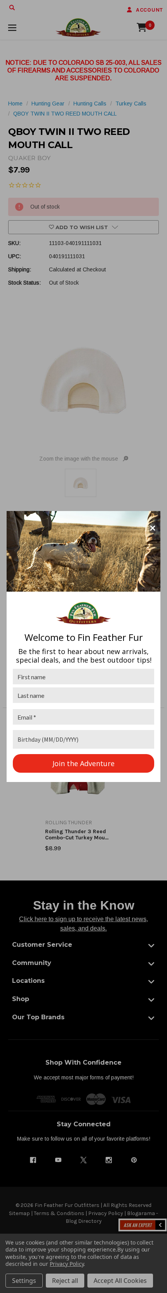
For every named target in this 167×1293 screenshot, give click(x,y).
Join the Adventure (83, 763)
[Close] (152, 528)
